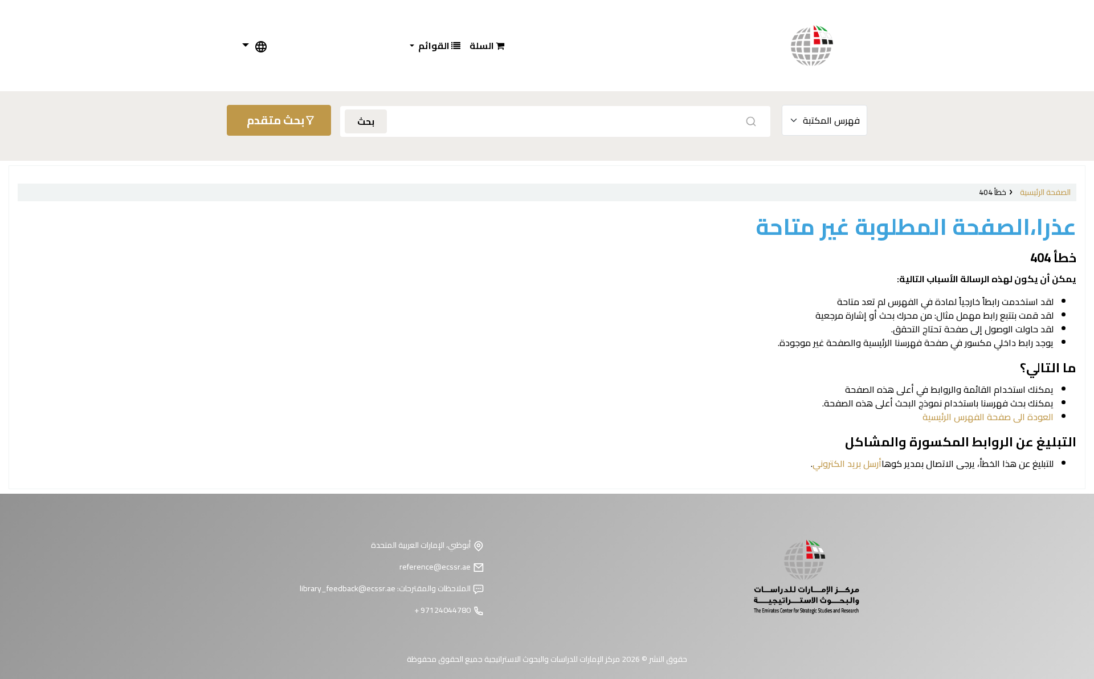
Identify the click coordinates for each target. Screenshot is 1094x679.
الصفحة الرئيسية (1045, 192)
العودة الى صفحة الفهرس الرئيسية (988, 416)
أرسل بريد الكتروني (847, 463)
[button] (487, 45)
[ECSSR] (823, 46)
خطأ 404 (992, 192)
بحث (365, 121)
